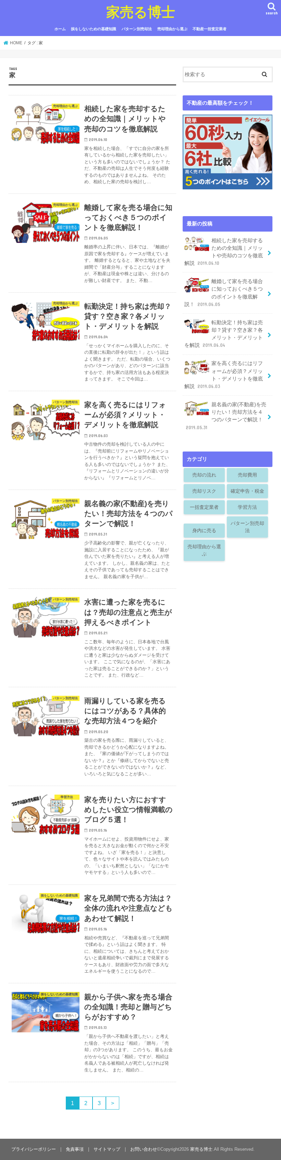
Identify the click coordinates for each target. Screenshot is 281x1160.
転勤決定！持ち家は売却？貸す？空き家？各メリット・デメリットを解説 (223, 334)
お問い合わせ (143, 1149)
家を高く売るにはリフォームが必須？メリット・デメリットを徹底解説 (223, 375)
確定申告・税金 (247, 491)
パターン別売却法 (137, 29)
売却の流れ (204, 475)
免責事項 (75, 1149)
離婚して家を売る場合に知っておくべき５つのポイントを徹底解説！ (223, 293)
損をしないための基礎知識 (93, 29)
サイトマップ (107, 1149)
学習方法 (247, 507)
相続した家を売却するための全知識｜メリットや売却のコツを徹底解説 (223, 252)
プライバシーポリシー (33, 1149)
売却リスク (204, 491)
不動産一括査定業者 (210, 29)
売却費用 (247, 475)
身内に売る (204, 530)
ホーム (60, 29)
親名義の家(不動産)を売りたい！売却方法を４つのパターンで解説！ (226, 416)
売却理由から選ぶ (172, 29)
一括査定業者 (204, 507)
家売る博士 (140, 11)
